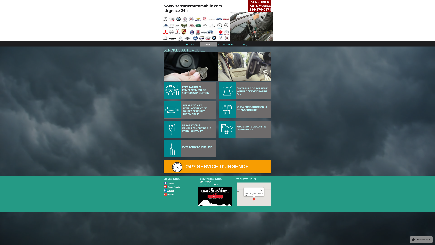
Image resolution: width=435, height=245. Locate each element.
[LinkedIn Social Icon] (165, 190)
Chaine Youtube (173, 187)
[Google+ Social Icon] (165, 194)
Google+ (170, 194)
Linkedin (170, 191)
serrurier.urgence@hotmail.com (212, 185)
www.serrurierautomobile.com (193, 6)
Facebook (171, 183)
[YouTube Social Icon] (165, 186)
